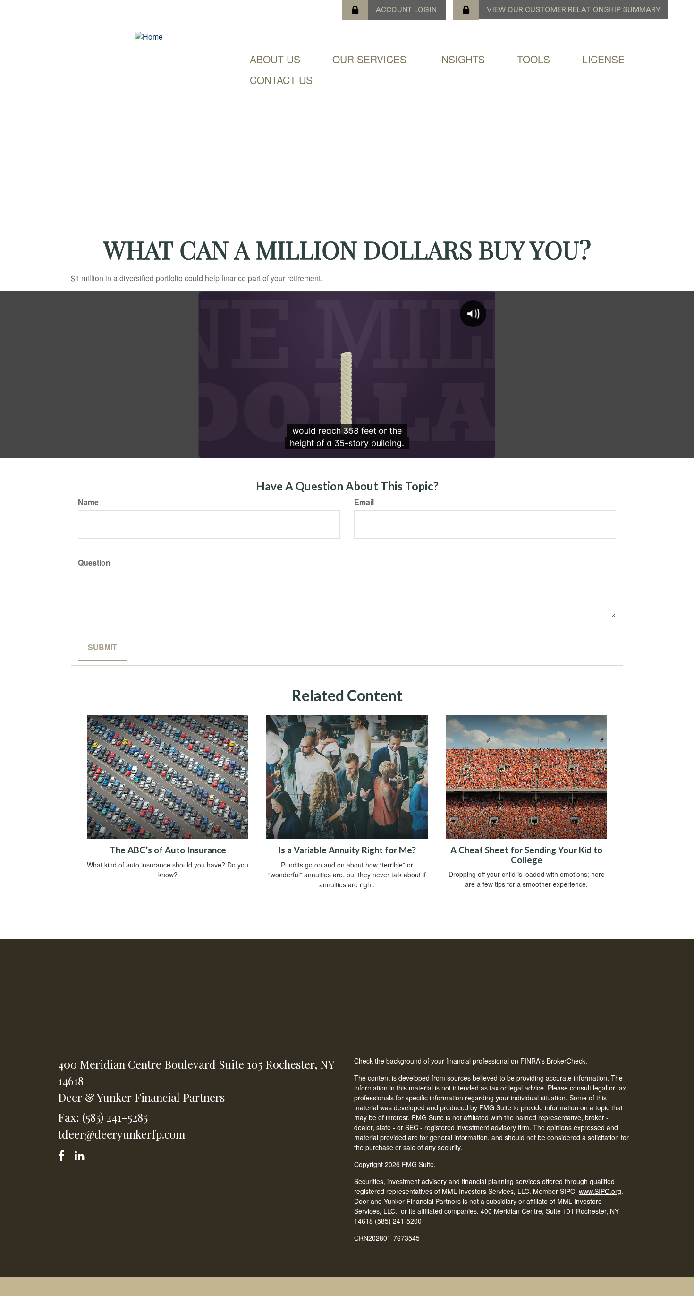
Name (88, 502)
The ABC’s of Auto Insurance (168, 850)
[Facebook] (64, 1154)
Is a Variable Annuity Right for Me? (347, 850)
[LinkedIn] (81, 1154)
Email (364, 502)
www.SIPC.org (600, 1191)
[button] (275, 59)
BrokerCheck (566, 1060)
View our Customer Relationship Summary (573, 9)
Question (94, 563)
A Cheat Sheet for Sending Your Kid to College (526, 855)
